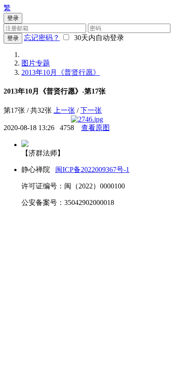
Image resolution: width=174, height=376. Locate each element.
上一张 (64, 110)
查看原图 (95, 127)
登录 (13, 38)
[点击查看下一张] (87, 119)
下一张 (91, 110)
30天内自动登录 (97, 37)
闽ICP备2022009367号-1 (92, 169)
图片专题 (35, 63)
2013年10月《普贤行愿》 (60, 72)
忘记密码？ (42, 37)
